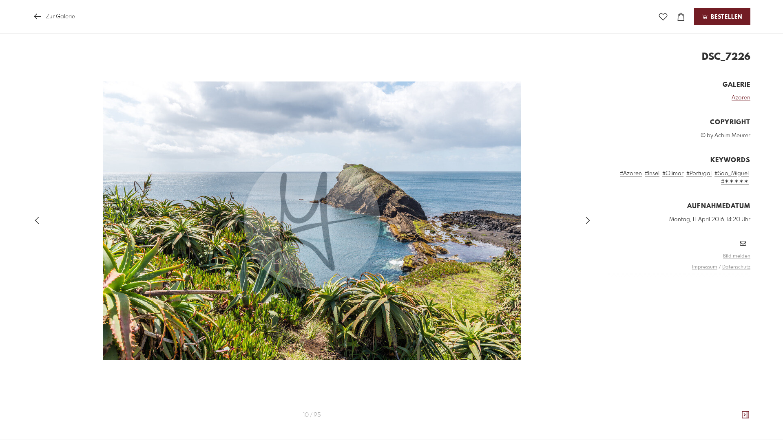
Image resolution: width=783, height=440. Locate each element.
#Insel (652, 173)
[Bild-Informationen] (745, 415)
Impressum (704, 267)
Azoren (741, 98)
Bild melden (736, 256)
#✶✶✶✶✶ (735, 182)
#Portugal (699, 173)
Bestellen (725, 17)
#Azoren (631, 173)
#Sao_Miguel (731, 173)
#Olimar (672, 173)
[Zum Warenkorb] (681, 16)
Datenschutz (736, 267)
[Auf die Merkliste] (663, 16)
